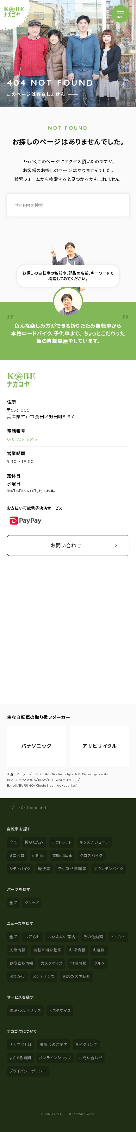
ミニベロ (17, 855)
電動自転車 (62, 855)
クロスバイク (91, 855)
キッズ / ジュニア (94, 842)
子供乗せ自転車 (72, 868)
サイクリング (86, 1044)
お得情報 (77, 950)
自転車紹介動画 (47, 950)
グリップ (32, 902)
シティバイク (20, 868)
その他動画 (93, 936)
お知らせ (32, 936)
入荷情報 (17, 950)
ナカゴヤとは (20, 1044)
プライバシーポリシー (28, 1071)
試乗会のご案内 (54, 1044)
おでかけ (17, 976)
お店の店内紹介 (76, 976)
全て (13, 842)
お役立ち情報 (21, 963)
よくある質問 (20, 1057)
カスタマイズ (52, 963)
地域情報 (78, 963)
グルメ (99, 963)
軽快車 (44, 868)
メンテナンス (44, 976)
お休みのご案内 (62, 936)
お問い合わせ (66, 545)
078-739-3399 (22, 439)
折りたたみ (34, 842)
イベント (118, 936)
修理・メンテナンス (25, 1010)
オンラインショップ (55, 1057)
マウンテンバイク (108, 868)
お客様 (99, 950)
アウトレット (61, 842)
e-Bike (38, 855)
